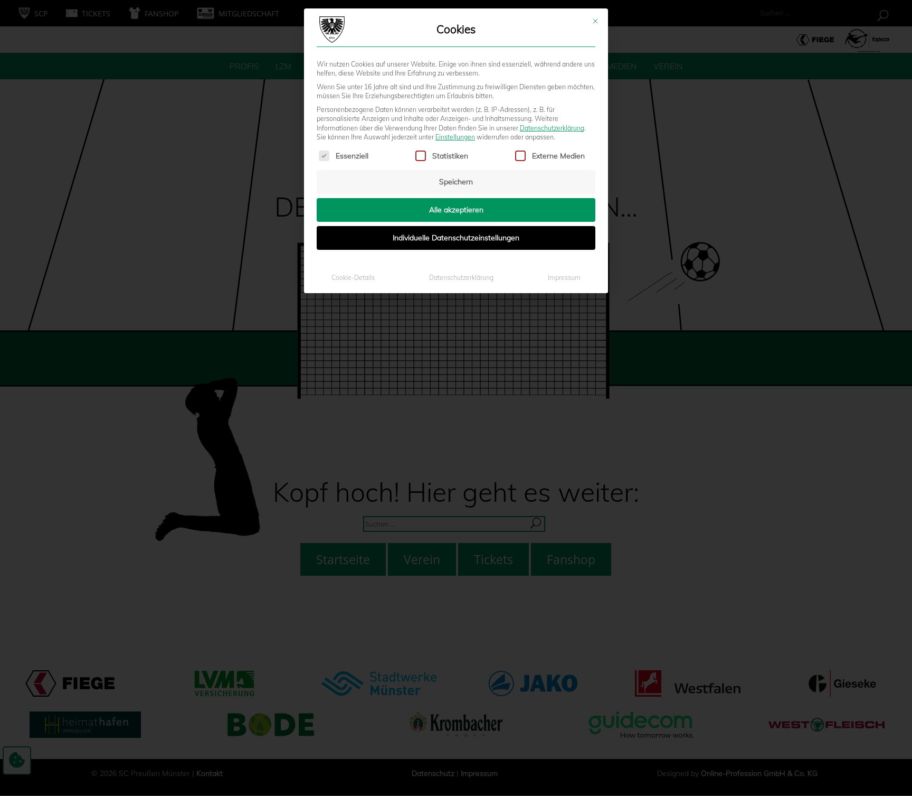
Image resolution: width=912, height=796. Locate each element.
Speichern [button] (456, 181)
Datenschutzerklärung (552, 128)
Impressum (564, 278)
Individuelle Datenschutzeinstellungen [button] (456, 237)
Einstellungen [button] (455, 137)
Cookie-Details (353, 278)
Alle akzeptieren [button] (456, 209)
